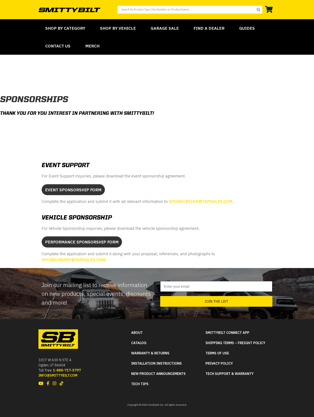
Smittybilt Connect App (227, 332)
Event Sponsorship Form (73, 189)
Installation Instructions (156, 363)
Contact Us (57, 46)
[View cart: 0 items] (269, 9)
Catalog (138, 343)
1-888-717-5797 (67, 370)
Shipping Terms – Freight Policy (235, 343)
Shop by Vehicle (118, 28)
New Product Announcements (158, 374)
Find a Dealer (209, 28)
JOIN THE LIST (216, 301)
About (137, 332)
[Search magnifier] (258, 10)
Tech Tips (139, 384)
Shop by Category (65, 28)
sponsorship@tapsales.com (200, 201)
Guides (247, 28)
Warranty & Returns (150, 353)
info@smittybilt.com (57, 375)
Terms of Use (217, 353)
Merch (92, 46)
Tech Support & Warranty (229, 374)
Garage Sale (165, 28)
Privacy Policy (219, 363)
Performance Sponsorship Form (82, 242)
